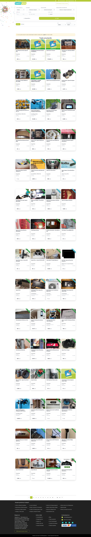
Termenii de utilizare (53, 523)
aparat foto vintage (65, 349)
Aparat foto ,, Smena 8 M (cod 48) (37, 260)
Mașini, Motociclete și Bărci (52, 507)
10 (52, 497)
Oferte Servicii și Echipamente (67, 505)
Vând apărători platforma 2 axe (22, 320)
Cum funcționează (53, 521)
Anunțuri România (40, 525)
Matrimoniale (63, 507)
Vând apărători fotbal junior (52, 379)
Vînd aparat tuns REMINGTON (67, 230)
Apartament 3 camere (51, 50)
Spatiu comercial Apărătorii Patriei (53, 80)
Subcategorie (43, 7)
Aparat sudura (34, 379)
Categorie (28, 7)
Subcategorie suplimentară (61, 7)
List (23, 24)
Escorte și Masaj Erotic (51, 509)
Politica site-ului (40, 523)
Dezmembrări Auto (50, 511)
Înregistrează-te (70, 0)
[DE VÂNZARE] (38, 44)
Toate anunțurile (52, 519)
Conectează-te (62, 0)
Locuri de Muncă (33, 505)
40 (57, 497)
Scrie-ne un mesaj (67, 519)
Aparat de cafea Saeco (51, 170)
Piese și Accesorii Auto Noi (66, 509)
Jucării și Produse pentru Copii (36, 509)
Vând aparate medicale (20, 349)
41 (59, 497)
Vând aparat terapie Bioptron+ (52, 260)
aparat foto (18, 290)
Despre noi (39, 521)
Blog (50, 517)
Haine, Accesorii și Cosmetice (36, 507)
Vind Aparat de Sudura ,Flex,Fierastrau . (51, 321)
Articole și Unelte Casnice (21, 509)
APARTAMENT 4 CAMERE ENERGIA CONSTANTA (36, 81)
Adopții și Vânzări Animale (35, 511)
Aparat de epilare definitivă (67, 200)
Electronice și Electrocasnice (21, 507)
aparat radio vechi (19, 469)
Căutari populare (52, 525)
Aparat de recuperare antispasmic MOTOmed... (36, 111)
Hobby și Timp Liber (20, 511)
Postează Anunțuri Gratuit (62, 3)
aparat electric (34, 469)
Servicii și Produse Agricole (52, 505)
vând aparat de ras (35, 230)
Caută (57, 18)
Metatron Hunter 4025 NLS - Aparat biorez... (67, 410)
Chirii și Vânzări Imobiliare (21, 505)
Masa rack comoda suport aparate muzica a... (52, 111)
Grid (18, 24)
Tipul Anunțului (19, 7)
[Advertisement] (45, 30)
